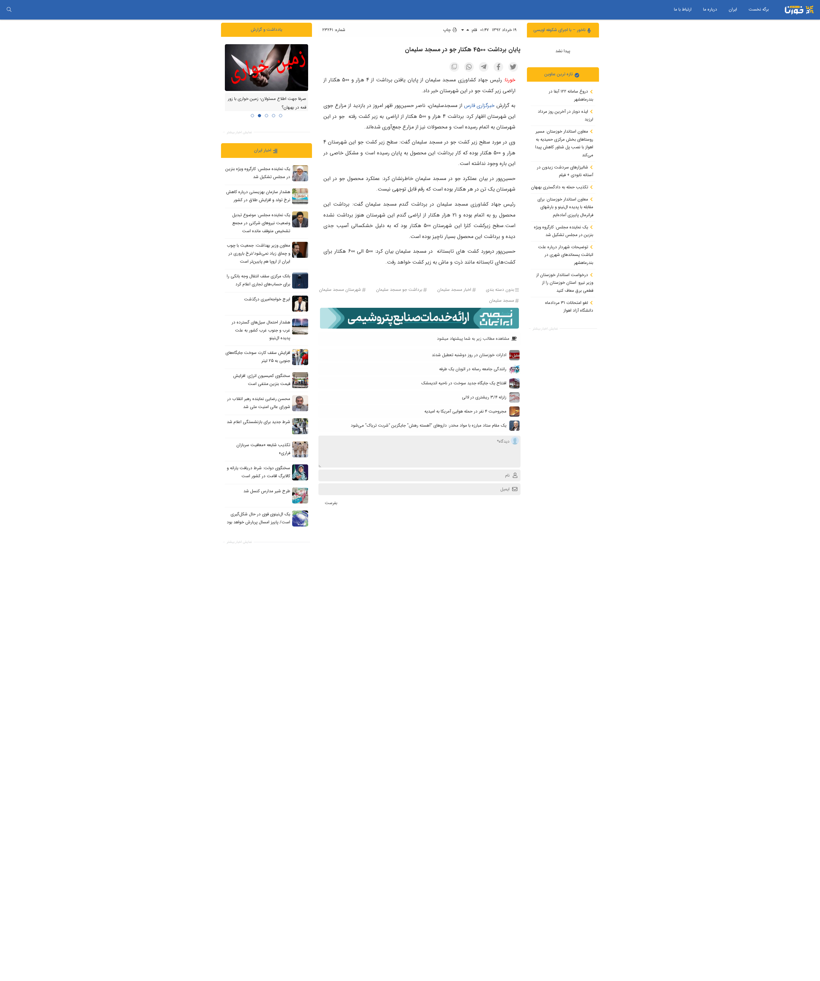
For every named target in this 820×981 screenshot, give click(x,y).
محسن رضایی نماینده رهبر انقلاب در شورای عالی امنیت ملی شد (258, 403)
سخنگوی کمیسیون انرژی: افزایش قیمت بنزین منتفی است (261, 379)
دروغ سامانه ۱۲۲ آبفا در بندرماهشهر (571, 95)
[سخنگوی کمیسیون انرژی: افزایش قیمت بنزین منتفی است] (300, 380)
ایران (733, 9)
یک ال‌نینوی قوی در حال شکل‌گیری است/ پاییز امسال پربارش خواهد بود (258, 518)
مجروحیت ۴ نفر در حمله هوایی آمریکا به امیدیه (465, 411)
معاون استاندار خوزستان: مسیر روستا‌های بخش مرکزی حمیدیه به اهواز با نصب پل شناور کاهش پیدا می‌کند (564, 143)
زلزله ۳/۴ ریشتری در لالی (484, 397)
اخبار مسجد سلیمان (454, 290)
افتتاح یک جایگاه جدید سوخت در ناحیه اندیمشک (463, 383)
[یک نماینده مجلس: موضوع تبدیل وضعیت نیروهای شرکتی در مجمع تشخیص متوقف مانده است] (300, 219)
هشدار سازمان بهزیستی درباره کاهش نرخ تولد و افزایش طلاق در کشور (258, 196)
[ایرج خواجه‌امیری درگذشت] (300, 303)
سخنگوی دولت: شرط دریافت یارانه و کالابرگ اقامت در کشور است (258, 472)
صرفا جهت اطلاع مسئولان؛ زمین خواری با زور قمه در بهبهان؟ (267, 103)
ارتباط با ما (683, 9)
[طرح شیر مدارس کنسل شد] (300, 495)
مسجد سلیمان (501, 300)
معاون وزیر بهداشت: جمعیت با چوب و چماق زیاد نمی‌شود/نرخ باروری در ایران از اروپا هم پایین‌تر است (258, 253)
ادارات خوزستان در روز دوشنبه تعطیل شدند (469, 355)
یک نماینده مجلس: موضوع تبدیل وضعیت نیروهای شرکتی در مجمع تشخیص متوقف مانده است (261, 223)
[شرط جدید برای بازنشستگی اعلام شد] (300, 426)
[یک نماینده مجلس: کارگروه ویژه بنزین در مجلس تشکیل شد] (300, 173)
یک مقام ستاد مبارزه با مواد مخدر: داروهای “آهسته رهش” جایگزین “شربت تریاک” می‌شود (428, 425)
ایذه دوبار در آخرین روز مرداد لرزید (565, 115)
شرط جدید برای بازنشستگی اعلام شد (258, 422)
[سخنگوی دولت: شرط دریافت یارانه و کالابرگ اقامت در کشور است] (300, 472)
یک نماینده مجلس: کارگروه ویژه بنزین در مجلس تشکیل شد (563, 231)
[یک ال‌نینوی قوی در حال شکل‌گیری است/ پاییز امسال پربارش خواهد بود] (300, 518)
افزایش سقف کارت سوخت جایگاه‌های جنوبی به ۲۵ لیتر (258, 356)
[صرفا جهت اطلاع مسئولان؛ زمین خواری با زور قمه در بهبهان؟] (266, 67)
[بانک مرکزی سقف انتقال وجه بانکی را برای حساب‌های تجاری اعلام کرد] (300, 280)
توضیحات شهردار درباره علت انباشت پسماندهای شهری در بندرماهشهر (565, 254)
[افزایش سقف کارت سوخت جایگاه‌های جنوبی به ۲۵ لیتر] (300, 357)
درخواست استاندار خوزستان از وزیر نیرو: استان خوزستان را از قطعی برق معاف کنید (564, 282)
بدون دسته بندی (500, 290)
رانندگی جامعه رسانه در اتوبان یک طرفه (472, 369)
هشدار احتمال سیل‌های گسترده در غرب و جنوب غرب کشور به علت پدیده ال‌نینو (261, 330)
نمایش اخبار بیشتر (545, 328)
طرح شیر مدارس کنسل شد (266, 491)
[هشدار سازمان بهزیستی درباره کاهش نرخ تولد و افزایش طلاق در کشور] (300, 196)
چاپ (447, 30)
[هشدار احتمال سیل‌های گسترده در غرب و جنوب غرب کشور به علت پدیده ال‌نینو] (300, 326)
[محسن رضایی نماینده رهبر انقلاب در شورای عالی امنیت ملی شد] (300, 403)
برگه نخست (759, 9)
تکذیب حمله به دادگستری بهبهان (560, 187)
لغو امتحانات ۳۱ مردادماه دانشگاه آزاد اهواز (569, 306)
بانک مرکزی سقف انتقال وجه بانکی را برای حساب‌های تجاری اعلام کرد (258, 280)
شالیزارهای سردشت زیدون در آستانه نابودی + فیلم (565, 171)
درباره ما (710, 9)
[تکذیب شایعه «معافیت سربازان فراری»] (300, 449)
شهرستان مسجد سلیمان (340, 290)
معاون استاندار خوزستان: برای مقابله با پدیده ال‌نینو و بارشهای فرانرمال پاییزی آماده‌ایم (565, 207)
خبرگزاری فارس (479, 106)
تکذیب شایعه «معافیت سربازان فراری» (263, 449)
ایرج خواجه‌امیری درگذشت (267, 299)
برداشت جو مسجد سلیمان (399, 290)
